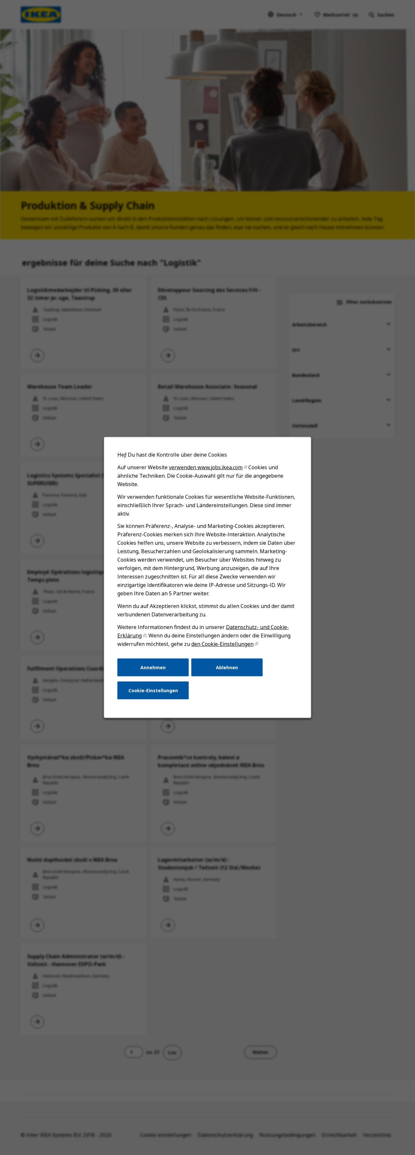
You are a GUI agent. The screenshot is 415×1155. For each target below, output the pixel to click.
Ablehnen (227, 667)
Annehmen (153, 667)
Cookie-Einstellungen (153, 690)
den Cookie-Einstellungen (222, 644)
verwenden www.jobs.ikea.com (206, 467)
